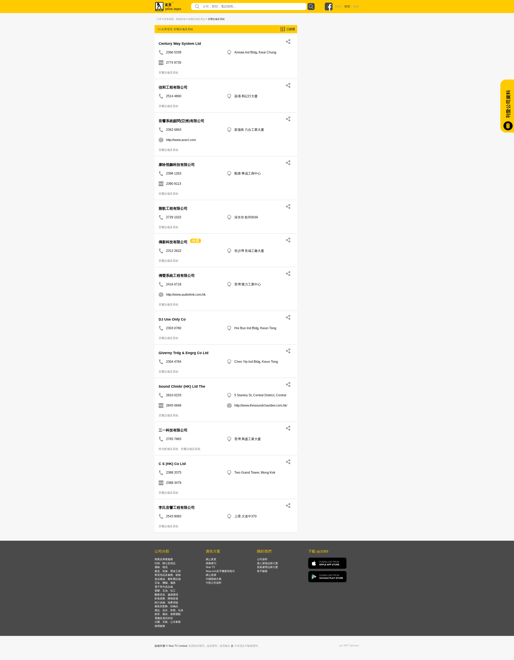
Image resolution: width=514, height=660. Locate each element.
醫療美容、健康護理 (166, 594)
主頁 (159, 19)
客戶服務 (262, 571)
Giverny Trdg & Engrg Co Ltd (183, 353)
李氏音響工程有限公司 (177, 508)
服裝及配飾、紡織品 (166, 606)
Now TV (210, 567)
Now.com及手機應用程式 (220, 571)
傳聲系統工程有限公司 (177, 276)
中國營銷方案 (213, 578)
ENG (338, 6)
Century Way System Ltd (180, 44)
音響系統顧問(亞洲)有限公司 (181, 121)
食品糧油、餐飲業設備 (168, 578)
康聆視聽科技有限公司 (177, 165)
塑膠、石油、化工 (165, 590)
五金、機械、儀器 (165, 582)
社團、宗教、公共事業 (168, 621)
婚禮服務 (160, 625)
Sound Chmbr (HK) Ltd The (182, 386)
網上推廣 (211, 574)
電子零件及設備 (164, 586)
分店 (195, 241)
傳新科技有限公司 (173, 242)
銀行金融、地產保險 (166, 602)
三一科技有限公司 (173, 430)
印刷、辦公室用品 (165, 563)
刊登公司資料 (213, 582)
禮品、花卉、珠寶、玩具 (169, 610)
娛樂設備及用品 (196, 19)
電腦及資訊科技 (164, 618)
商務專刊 (211, 563)
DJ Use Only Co (172, 319)
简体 (356, 6)
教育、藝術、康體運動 (168, 614)
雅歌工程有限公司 (173, 208)
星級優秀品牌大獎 (267, 567)
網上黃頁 (211, 559)
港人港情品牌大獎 (267, 563)
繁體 (347, 6)
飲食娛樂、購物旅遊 (175, 19)
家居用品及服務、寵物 (168, 574)
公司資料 (262, 559)
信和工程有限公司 (173, 87)
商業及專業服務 (164, 559)
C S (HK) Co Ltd (172, 464)
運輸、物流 (161, 567)
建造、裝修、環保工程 (168, 571)
